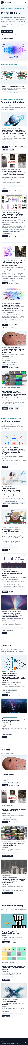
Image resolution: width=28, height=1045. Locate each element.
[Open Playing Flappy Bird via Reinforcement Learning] (14, 920)
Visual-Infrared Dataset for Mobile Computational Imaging (14, 809)
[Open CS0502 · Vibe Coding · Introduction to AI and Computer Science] (14, 990)
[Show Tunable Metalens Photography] (17, 92)
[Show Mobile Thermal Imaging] (16, 92)
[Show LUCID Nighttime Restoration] (10, 92)
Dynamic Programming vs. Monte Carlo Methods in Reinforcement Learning (13, 967)
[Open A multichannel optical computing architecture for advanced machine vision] (14, 705)
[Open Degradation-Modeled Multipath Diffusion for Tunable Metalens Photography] (14, 338)
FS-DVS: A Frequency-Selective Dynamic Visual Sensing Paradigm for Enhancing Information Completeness (14, 451)
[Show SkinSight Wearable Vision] (11, 92)
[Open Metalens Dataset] (14, 763)
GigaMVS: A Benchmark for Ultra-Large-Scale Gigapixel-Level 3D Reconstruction (13, 881)
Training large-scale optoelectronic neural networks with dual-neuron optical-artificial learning (14, 678)
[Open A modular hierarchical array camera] (14, 560)
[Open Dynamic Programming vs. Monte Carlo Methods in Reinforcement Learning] (14, 953)
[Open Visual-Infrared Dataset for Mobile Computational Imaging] (14, 796)
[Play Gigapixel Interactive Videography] (14, 75)
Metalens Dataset (8, 774)
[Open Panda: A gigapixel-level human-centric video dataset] (14, 832)
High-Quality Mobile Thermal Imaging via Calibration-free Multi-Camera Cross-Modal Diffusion (14, 173)
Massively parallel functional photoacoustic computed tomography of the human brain (13, 531)
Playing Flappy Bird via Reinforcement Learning (10, 932)
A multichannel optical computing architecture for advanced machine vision (13, 720)
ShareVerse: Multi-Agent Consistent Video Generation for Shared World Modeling (13, 306)
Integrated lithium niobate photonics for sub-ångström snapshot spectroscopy (12, 615)
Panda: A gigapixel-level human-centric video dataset (13, 844)
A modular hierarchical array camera (12, 574)
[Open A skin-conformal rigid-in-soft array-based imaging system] (14, 477)
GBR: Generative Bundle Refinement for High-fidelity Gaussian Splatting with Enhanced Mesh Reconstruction (14, 393)
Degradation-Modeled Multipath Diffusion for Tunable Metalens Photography (13, 350)
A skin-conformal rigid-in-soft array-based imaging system (12, 491)
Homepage (23, 1042)
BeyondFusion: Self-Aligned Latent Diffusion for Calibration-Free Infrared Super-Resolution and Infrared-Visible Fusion (13, 215)
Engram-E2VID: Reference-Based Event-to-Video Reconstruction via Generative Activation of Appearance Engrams (13, 263)
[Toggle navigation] (25, 2)
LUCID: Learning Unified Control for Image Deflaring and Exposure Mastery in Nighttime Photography (14, 131)
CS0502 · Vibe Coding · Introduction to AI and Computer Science (13, 1003)
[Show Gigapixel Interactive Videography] (15, 92)
